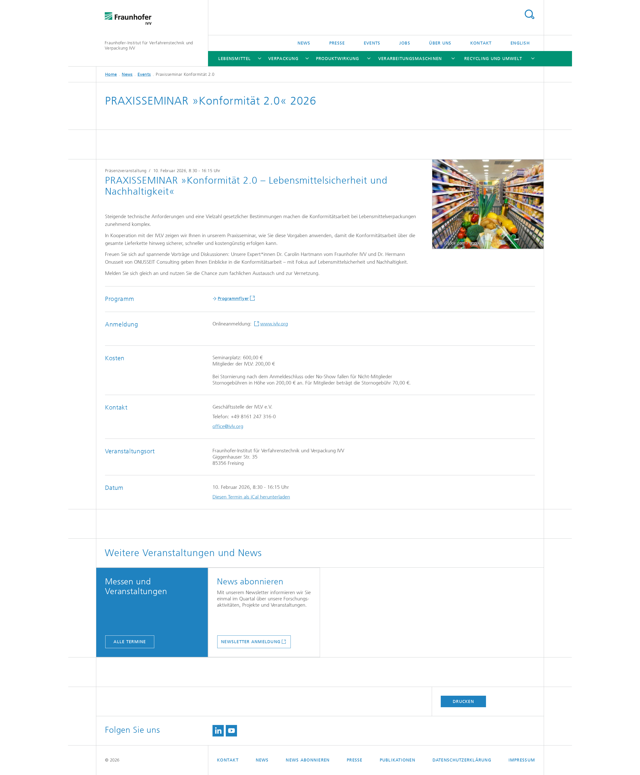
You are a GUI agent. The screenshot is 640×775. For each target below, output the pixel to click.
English (520, 43)
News (304, 43)
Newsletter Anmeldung (250, 641)
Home (111, 74)
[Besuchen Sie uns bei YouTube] (231, 730)
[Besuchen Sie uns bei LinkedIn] (218, 730)
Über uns (440, 43)
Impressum (521, 759)
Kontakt (481, 43)
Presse (337, 43)
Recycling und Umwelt (493, 58)
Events (372, 43)
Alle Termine (130, 641)
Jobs (404, 43)
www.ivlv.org (274, 324)
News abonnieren (308, 759)
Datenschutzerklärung (461, 759)
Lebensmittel (234, 58)
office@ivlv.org (227, 426)
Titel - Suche (529, 14)
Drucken (463, 701)
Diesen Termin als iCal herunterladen (251, 497)
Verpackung (283, 58)
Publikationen (397, 759)
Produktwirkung (337, 58)
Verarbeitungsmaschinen (410, 58)
